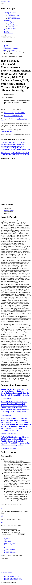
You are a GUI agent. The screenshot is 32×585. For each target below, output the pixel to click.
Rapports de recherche (14, 18)
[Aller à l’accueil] (5, 1)
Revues (10, 14)
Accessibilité (7, 541)
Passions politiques (9, 50)
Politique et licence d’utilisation (13, 579)
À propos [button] (7, 22)
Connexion (7, 20)
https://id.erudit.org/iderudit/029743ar (14, 113)
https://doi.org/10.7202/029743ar (13, 116)
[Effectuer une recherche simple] (1, 3)
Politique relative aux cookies (12, 578)
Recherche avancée (9, 30)
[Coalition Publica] (6, 572)
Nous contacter (8, 545)
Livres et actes (12, 17)
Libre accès (11, 26)
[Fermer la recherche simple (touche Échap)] (3, 3)
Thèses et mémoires (13, 15)
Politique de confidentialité (11, 576)
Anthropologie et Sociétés (11, 48)
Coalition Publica (13, 25)
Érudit (9, 23)
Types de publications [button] (10, 12)
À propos (12, 22)
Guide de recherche (9, 543)
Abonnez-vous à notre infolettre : (11, 532)
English (6, 31)
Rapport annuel (12, 28)
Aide (5, 540)
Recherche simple (6, 36)
